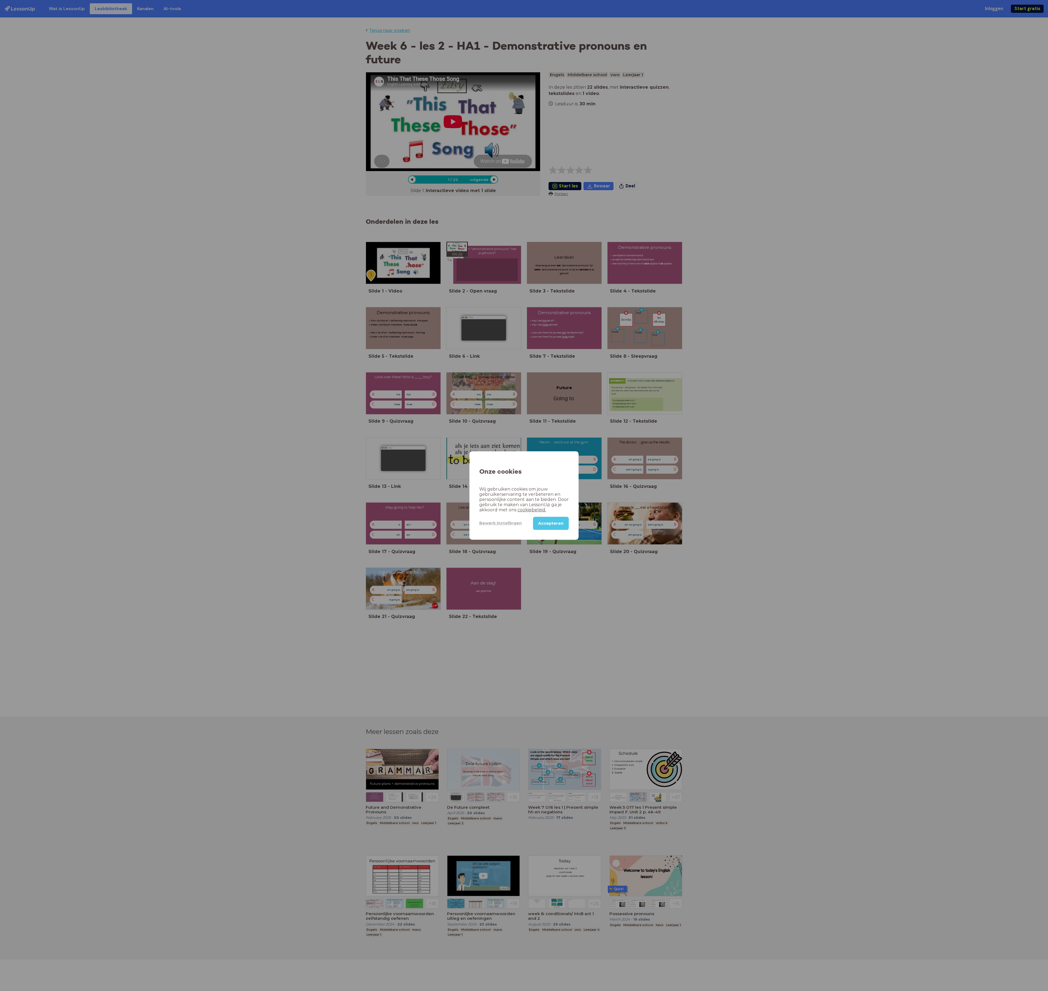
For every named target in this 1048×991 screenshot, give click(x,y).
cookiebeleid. (531, 509)
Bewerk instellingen (500, 523)
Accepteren (551, 523)
